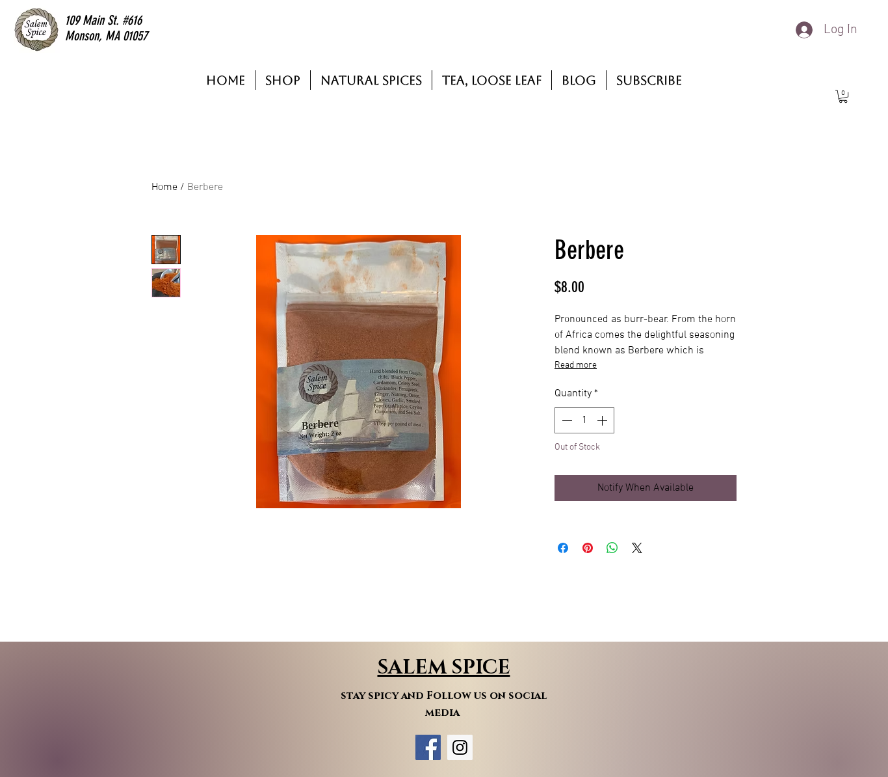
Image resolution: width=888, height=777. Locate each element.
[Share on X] (637, 548)
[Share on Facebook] (563, 548)
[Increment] (603, 420)
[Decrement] (565, 420)
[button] (843, 96)
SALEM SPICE (444, 668)
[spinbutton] (584, 420)
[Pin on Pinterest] (587, 548)
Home (164, 187)
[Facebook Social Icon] (428, 747)
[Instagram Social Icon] (460, 747)
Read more (576, 365)
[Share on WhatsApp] (612, 548)
